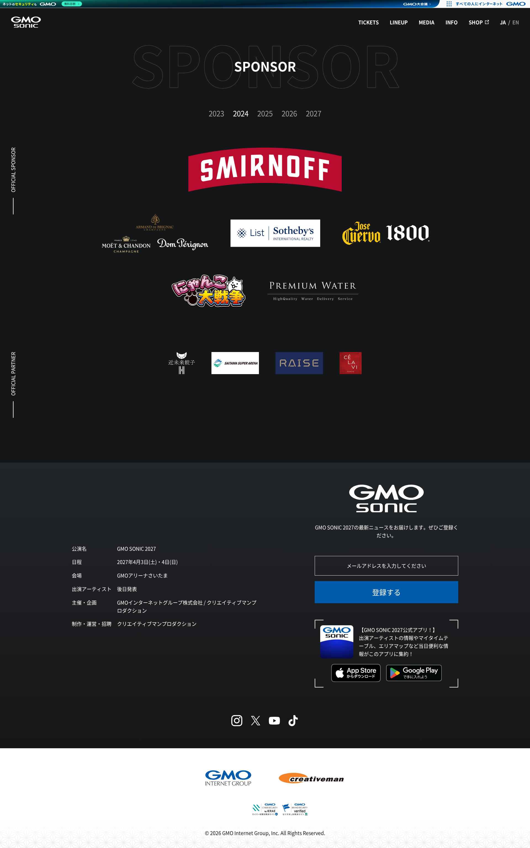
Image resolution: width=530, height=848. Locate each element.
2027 (313, 113)
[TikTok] (293, 720)
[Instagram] (236, 720)
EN (515, 22)
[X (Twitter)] (255, 720)
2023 (216, 113)
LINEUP (399, 22)
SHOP (476, 22)
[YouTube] (274, 720)
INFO (452, 22)
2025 (265, 113)
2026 (289, 113)
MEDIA (426, 22)
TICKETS (368, 22)
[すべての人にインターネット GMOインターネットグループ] (491, 4)
